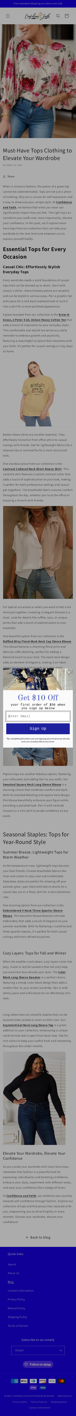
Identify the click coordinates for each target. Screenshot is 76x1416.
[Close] (69, 672)
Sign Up (38, 728)
